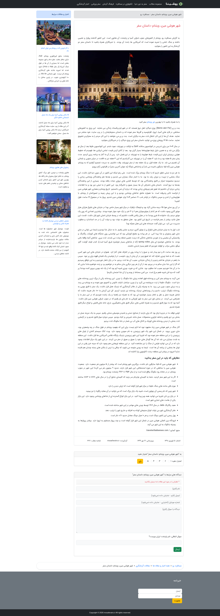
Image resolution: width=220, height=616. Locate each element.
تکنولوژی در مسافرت (124, 4)
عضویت (177, 600)
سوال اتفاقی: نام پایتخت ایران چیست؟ (165, 536)
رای (140, 461)
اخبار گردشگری (83, 4)
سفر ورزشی (95, 4)
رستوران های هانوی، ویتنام (59, 167)
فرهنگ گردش (108, 4)
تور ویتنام (151, 122)
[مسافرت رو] (174, 4)
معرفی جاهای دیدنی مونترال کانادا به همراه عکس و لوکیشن (55, 222)
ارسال (177, 549)
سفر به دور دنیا (140, 4)
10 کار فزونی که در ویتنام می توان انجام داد (55, 49)
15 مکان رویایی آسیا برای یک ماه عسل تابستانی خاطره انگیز (55, 116)
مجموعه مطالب (155, 4)
